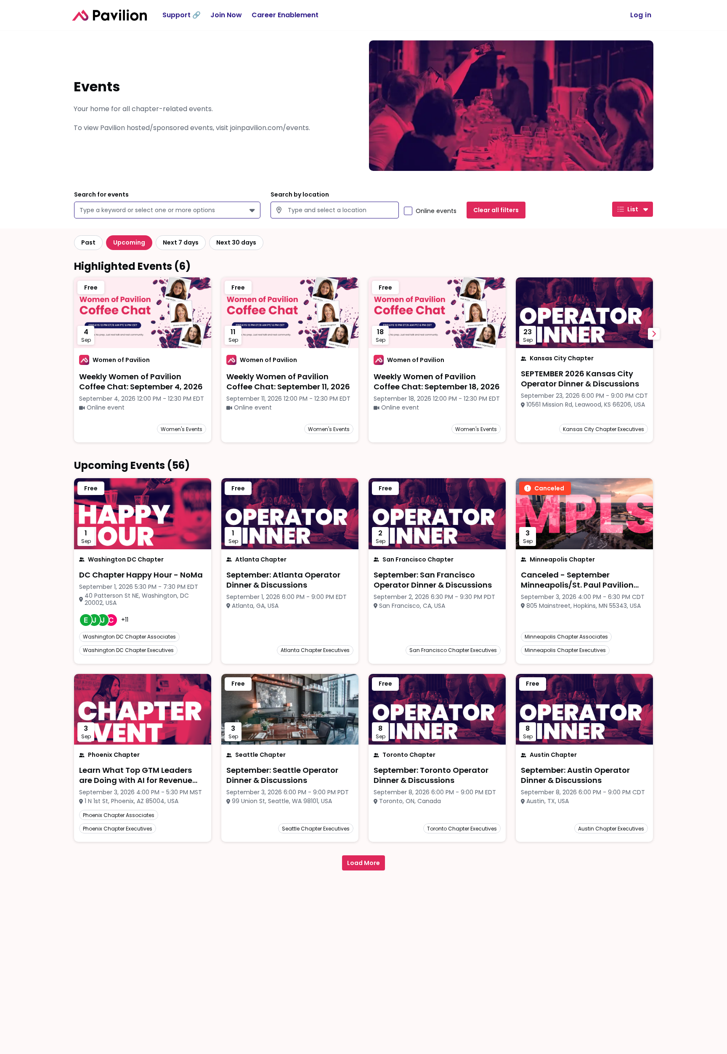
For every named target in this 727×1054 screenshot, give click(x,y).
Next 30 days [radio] (236, 242)
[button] (253, 210)
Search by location (300, 194)
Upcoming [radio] (129, 242)
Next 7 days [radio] (181, 242)
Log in (640, 15)
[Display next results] (654, 334)
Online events (436, 211)
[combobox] (81, 210)
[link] (142, 382)
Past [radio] (88, 242)
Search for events (101, 194)
